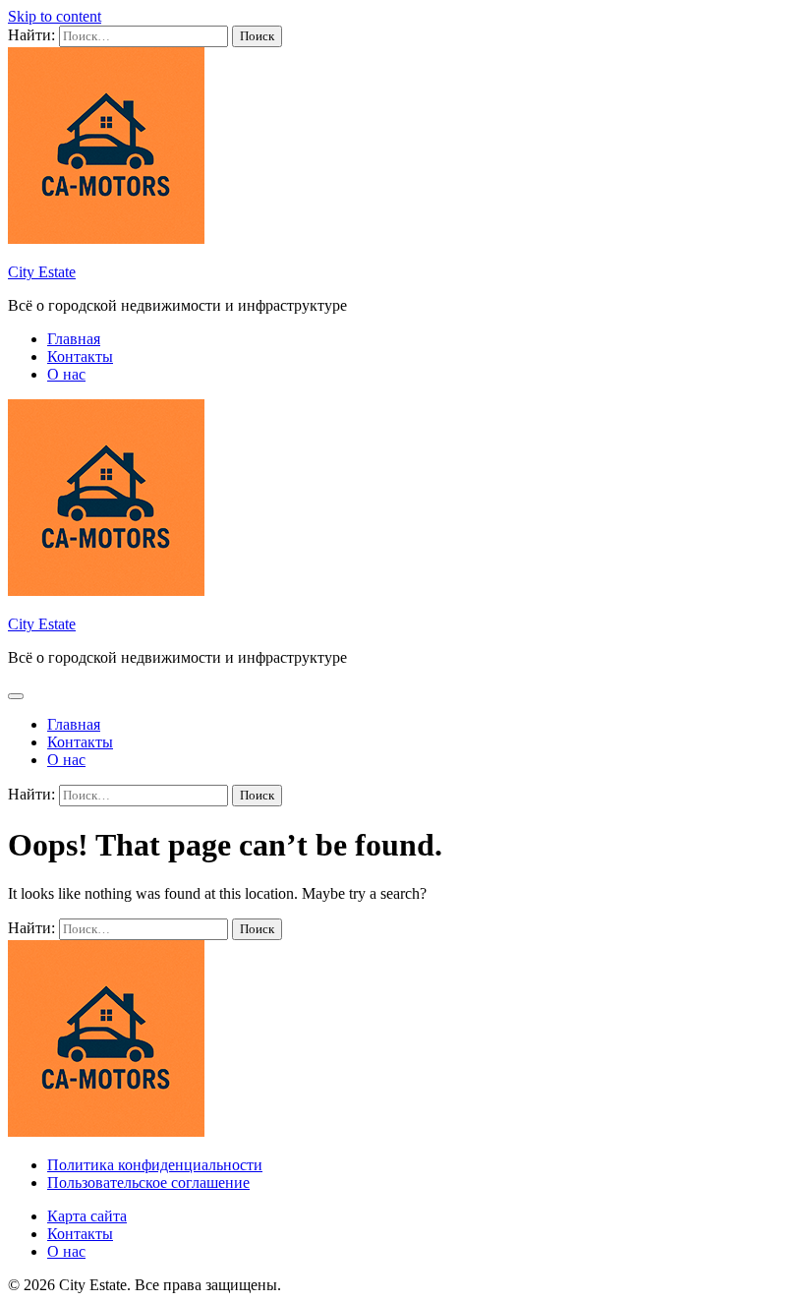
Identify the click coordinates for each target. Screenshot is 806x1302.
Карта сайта (87, 1216)
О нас (66, 374)
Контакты (80, 356)
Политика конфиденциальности (154, 1164)
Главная (73, 338)
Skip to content (54, 16)
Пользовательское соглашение (148, 1182)
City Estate (42, 272)
